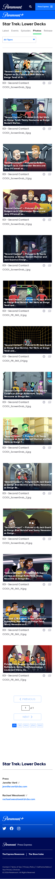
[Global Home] (12, 6)
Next (26, 717)
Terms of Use (16, 867)
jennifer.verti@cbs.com (14, 786)
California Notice (44, 867)
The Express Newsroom (13, 854)
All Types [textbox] (8, 39)
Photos (37, 30)
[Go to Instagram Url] (20, 828)
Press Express (43, 7)
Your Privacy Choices (11, 870)
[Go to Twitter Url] (6, 828)
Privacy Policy (29, 867)
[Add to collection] (50, 82)
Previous (28, 699)
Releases (48, 30)
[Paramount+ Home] (27, 15)
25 (14, 725)
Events (14, 30)
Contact (6, 867)
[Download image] (44, 82)
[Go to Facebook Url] (13, 828)
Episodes (26, 30)
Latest (5, 30)
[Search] (30, 6)
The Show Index (36, 854)
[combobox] (19, 40)
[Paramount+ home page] (27, 818)
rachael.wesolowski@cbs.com (18, 799)
